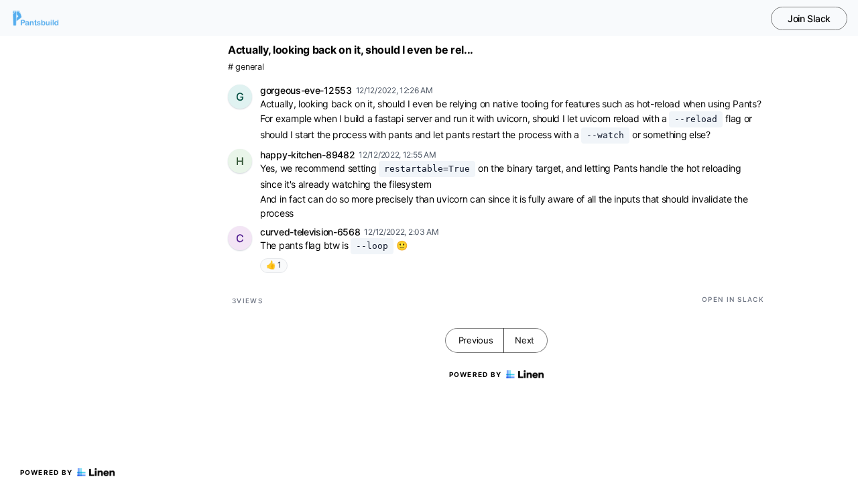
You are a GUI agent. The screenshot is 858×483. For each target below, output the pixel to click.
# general (245, 67)
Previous (475, 340)
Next (524, 340)
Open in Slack (733, 299)
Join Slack (809, 18)
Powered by (46, 472)
